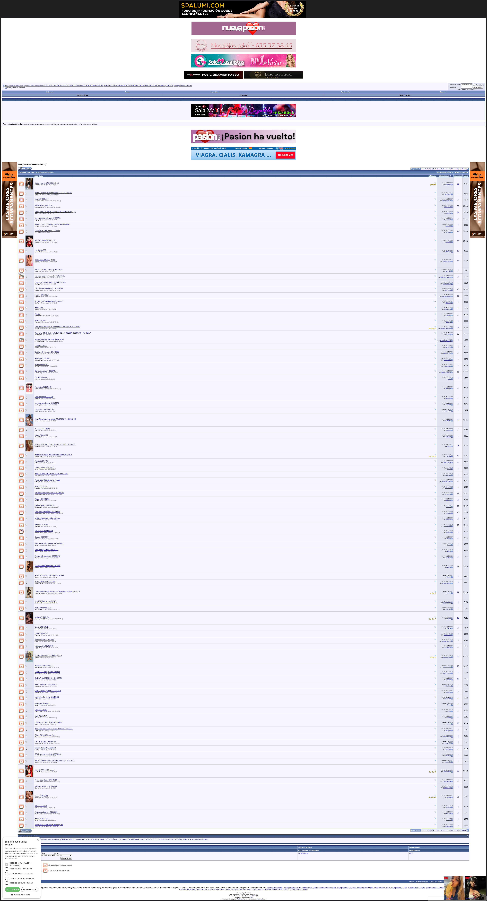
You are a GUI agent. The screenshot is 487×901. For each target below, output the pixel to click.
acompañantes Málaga (187, 889)
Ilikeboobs (38, 334)
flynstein (37, 226)
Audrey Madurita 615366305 (45, 582)
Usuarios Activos (305, 847)
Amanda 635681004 (42, 358)
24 (458, 797)
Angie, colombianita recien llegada (47, 480)
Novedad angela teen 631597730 (47, 403)
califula (37, 699)
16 (457, 169)
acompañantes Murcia (204, 889)
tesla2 (36, 749)
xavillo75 (37, 772)
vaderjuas (38, 315)
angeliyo (37, 220)
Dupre (37, 347)
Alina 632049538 (41, 818)
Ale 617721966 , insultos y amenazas (48, 270)
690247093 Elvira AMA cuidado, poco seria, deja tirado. (55, 760)
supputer (37, 296)
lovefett (37, 500)
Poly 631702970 (41, 806)
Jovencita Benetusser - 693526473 (47, 556)
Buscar (442, 92)
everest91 (448, 762)
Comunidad (214, 92)
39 (458, 206)
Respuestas (458, 176)
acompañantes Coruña (310, 888)
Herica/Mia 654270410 (43, 608)
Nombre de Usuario (455, 84)
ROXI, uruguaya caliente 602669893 (48, 754)
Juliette (37, 314)
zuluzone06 (447, 635)
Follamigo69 (447, 788)
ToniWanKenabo (40, 593)
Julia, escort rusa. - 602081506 (46, 812)
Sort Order (41, 853)
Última (463, 169)
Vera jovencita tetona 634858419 (47, 697)
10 (441, 169)
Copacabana (39, 737)
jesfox (36, 820)
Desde (56, 853)
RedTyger (240, 899)
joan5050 (37, 826)
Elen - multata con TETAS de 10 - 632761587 (51, 474)
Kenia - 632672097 (41, 524)
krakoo (448, 334)
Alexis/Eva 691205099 (43, 387)
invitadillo (305, 853)
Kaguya (448, 322)
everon (448, 724)
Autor (41, 176)
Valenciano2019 (446, 372)
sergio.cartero (39, 456)
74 (458, 592)
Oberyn (448, 513)
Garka (37, 788)
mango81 (448, 420)
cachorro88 (447, 526)
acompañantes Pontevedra (241, 889)
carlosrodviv (38, 711)
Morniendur (447, 771)
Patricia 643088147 (42, 499)
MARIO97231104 (445, 328)
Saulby (37, 284)
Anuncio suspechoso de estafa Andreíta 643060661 (54, 729)
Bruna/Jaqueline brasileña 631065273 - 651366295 (53, 193)
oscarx (448, 507)
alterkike (448, 251)
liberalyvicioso (446, 296)
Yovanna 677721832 (42, 429)
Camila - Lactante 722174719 (45, 748)
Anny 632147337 (41, 486)
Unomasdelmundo (40, 494)
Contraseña (452, 87)
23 (458, 446)
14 (452, 169)
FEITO (37, 628)
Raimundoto (38, 667)
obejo (449, 711)
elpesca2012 (447, 736)
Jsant (36, 411)
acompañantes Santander (261, 889)
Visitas (466, 176)
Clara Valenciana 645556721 (45, 371)
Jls (36, 232)
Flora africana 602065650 (44, 397)
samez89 (448, 411)
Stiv (36, 213)
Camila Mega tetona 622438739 (46, 550)
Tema (36, 176)
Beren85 (37, 797)
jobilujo (449, 315)
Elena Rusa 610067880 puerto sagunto (49, 825)
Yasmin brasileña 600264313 (45, 741)
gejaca (37, 184)
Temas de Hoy (345, 92)
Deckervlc (447, 309)
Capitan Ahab (447, 261)
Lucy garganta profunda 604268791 (47, 218)
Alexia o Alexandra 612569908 (46, 684)
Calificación (432, 176)
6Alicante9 (447, 207)
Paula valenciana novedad (44, 640)
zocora (37, 421)
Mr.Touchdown (39, 207)
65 (458, 184)
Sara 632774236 (41, 710)
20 (458, 334)
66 (458, 656)
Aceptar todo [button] (12, 889)
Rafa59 (448, 813)
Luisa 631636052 (41, 633)
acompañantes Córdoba (416, 888)
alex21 (37, 328)
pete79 (37, 430)
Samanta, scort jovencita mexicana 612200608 (52, 224)
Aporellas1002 (39, 201)
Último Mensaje (444, 176)
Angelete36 (38, 507)
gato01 (37, 526)
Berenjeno (448, 494)
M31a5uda (38, 539)
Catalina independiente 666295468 (47, 512)
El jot (36, 398)
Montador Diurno (40, 277)
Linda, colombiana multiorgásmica (47, 518)
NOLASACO (38, 609)
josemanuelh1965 (40, 619)
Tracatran (38, 635)
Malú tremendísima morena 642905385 (49, 543)
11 (444, 169)
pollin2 (449, 538)
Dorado (37, 261)
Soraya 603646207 (41, 537)
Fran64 (37, 567)
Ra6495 (37, 718)
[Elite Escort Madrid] (273, 78)
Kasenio (448, 749)
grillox (449, 446)
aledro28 (37, 446)
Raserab (448, 184)
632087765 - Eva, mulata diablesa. (47, 672)
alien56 (448, 213)
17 (458, 231)
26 (458, 455)
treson (37, 680)
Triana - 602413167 (42, 295)
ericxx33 (37, 252)
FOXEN (448, 456)
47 (458, 327)
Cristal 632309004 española (45, 735)
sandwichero (447, 283)
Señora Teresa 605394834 (44, 505)
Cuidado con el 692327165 (44, 409)
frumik (300, 853)
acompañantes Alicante (327, 888)
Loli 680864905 (40, 250)
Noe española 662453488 (44, 646)
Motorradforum (261, 899)
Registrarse (49, 92)
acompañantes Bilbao (382, 888)
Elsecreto (448, 488)
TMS (251, 897)
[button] (21, 895)
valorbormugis (39, 388)
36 (458, 420)
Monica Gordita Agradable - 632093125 (49, 301)
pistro (449, 551)
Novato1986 (447, 657)
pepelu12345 (447, 673)
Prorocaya (38, 322)
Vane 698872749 (41, 716)
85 (458, 771)
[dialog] (22, 867)
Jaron (36, 641)
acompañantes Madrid (275, 888)
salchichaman (39, 290)
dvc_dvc (37, 475)
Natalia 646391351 (41, 199)
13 (449, 169)
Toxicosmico (447, 602)
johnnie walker (446, 641)
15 (454, 169)
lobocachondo (39, 583)
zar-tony (448, 347)
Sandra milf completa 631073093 (47, 352)
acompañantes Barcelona (346, 888)
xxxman (448, 609)
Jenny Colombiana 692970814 (46, 780)
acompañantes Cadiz (399, 888)
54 (458, 261)
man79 (449, 797)
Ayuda (127, 92)
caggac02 (38, 647)
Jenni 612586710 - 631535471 (46, 601)
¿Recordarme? (479, 85)
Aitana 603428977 (41, 435)
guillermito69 (447, 462)
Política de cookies (422, 881)
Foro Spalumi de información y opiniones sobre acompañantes (24, 85)
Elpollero (448, 430)
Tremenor (38, 373)
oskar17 (37, 242)
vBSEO (252, 896)
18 (458, 289)
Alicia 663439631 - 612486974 (46, 786)
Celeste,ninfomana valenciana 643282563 (50, 282)
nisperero (448, 290)
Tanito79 (448, 219)
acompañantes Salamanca (436, 888)
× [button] (38, 840)
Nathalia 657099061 (42, 703)
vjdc (36, 379)
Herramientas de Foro (444, 172)
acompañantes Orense (222, 889)
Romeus (448, 436)
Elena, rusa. (39, 308)
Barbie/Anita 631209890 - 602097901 (48, 678)
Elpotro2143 (38, 353)
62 (458, 241)
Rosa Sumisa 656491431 (44, 665)
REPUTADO (38, 673)
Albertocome (38, 532)
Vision (449, 593)
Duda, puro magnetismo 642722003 (48, 691)
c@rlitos (448, 557)
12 (446, 169)
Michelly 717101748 (42, 617)
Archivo (411, 881)
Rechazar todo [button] (30, 889)
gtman (37, 657)
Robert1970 (38, 558)
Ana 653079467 (40, 320)
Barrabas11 (38, 360)
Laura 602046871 (41, 346)
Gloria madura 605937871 (44, 467)
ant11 (36, 462)
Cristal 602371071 (41, 627)
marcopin (448, 698)
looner (37, 469)
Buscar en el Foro (460, 172)
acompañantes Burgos (365, 888)
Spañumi (37, 303)
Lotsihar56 (38, 194)
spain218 (37, 488)
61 (458, 212)
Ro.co (36, 545)
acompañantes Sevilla (292, 888)
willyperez (448, 194)
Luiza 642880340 (41, 377)
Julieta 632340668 (41, 461)
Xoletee (37, 577)
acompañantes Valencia (280, 889)
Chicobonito (447, 366)
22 (458, 566)
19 (458, 493)
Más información (11, 859)
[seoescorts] (213, 78)
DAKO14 (37, 603)
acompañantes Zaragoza (299, 889)
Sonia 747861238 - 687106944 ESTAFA (49, 575)
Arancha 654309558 (42, 365)
